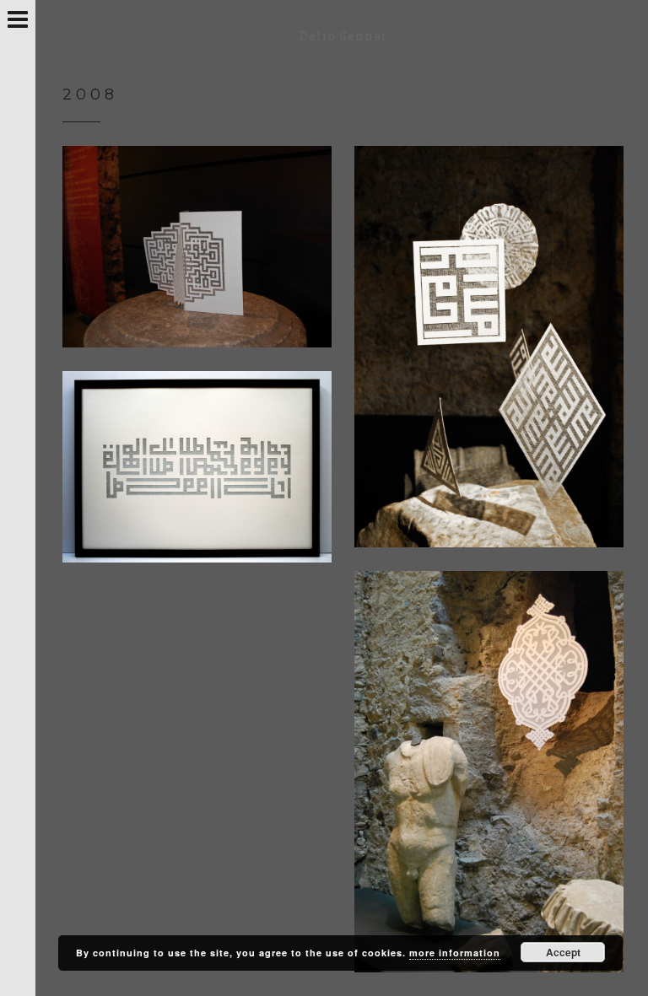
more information (454, 952)
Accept (563, 952)
